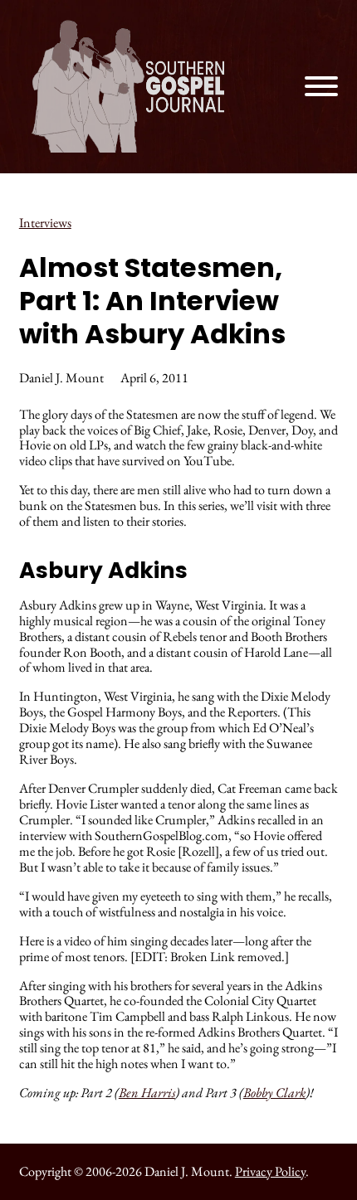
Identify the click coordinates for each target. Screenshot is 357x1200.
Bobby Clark (274, 1092)
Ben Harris (147, 1092)
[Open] (321, 86)
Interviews (45, 222)
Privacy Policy (270, 1171)
